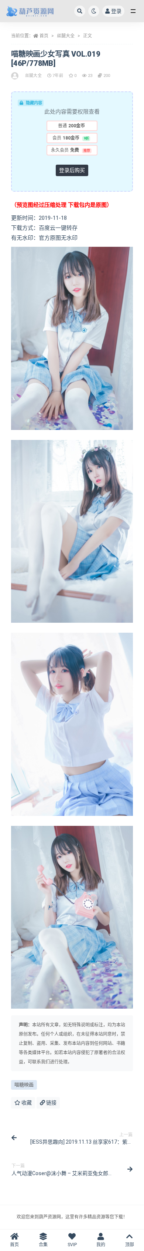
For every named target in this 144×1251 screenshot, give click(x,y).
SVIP (72, 1244)
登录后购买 (72, 170)
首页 (44, 35)
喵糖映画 (24, 1084)
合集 (43, 1244)
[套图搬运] (15, 76)
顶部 (129, 1244)
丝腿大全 (66, 35)
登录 (116, 11)
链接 (50, 1103)
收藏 (26, 1103)
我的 (100, 1244)
